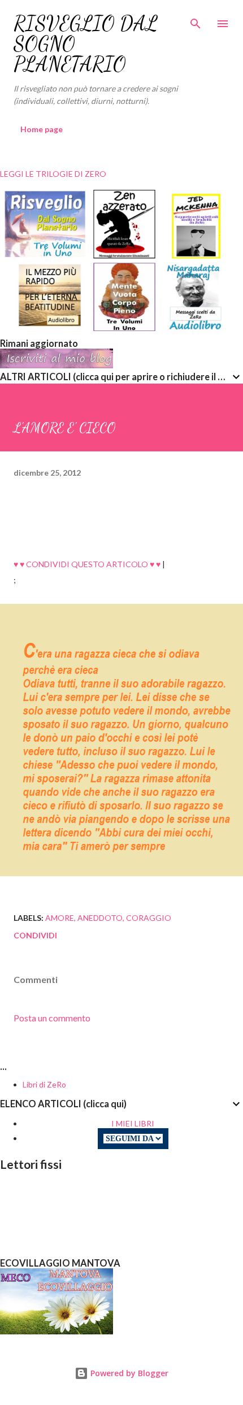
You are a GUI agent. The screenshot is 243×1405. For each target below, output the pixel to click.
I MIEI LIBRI (132, 1123)
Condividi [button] (35, 935)
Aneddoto (100, 918)
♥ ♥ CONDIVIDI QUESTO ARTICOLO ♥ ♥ (87, 564)
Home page (41, 129)
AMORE (59, 918)
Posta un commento (52, 1017)
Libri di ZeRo (44, 1084)
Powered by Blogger (128, 1373)
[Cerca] (195, 20)
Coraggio (148, 918)
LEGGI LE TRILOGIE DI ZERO (53, 174)
